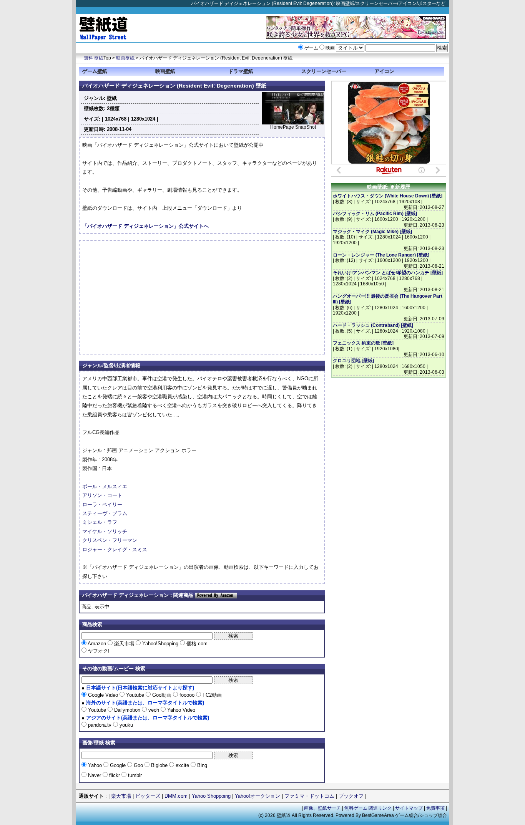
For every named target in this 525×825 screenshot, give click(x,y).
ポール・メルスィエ (104, 486)
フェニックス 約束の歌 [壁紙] (363, 343)
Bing (201, 765)
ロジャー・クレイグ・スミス (114, 549)
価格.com (196, 643)
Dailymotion (127, 710)
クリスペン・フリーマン (109, 540)
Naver (94, 775)
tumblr (134, 775)
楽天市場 (124, 643)
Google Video (103, 695)
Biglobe (159, 765)
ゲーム (311, 48)
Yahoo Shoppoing (211, 796)
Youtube (135, 695)
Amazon (97, 643)
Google (117, 765)
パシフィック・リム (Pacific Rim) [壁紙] (375, 213)
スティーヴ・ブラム (104, 513)
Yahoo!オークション (257, 796)
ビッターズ (147, 796)
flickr (114, 775)
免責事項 (435, 808)
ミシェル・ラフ (99, 522)
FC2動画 (211, 695)
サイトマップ (409, 808)
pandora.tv (99, 725)
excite (182, 765)
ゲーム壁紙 (94, 71)
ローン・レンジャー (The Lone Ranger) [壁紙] (381, 255)
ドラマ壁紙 (240, 71)
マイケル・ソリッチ (104, 531)
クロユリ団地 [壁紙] (353, 360)
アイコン (384, 71)
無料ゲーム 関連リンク (368, 808)
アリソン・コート (102, 495)
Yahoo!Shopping (160, 643)
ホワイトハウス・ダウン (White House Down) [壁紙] (387, 196)
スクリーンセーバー (323, 71)
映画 (330, 48)
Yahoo (94, 765)
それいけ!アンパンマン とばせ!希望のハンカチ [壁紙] (388, 272)
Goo (138, 765)
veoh (154, 710)
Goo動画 (162, 695)
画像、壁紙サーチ (322, 808)
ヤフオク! (98, 651)
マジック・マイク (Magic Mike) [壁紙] (372, 231)
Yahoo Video (180, 710)
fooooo (187, 695)
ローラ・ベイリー (102, 504)
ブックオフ (351, 796)
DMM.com (176, 796)
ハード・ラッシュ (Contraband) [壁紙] (373, 325)
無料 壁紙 (93, 58)
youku (125, 725)
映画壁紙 (125, 58)
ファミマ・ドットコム (309, 796)
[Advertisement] (146, 297)
